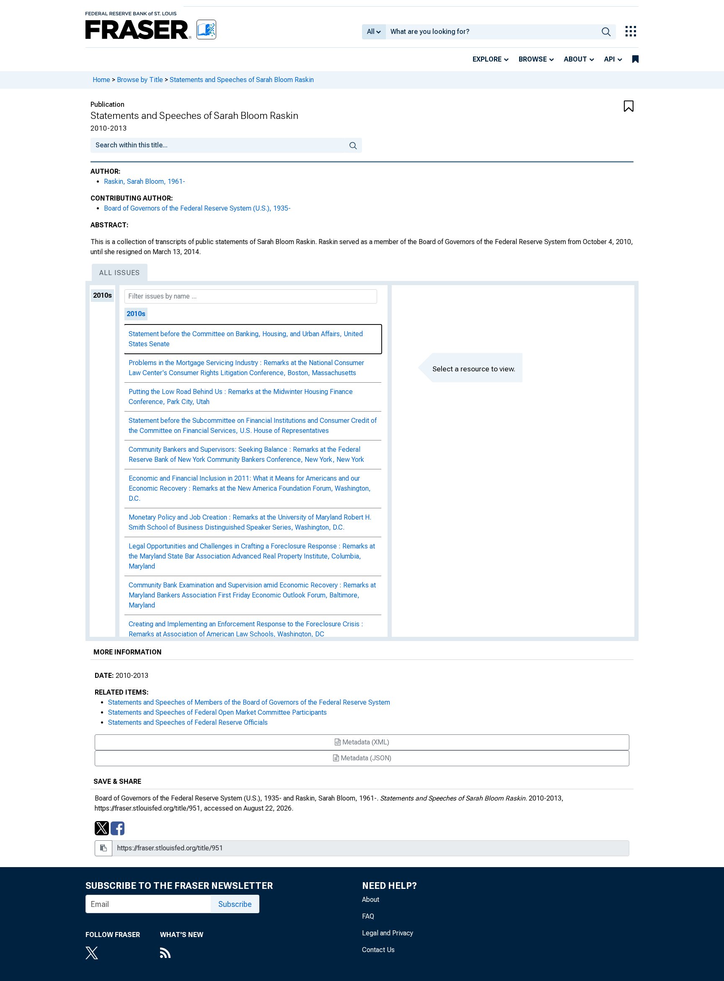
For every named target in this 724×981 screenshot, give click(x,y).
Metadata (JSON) (365, 758)
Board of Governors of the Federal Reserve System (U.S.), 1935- (197, 208)
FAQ (368, 916)
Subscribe (235, 904)
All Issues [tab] (119, 273)
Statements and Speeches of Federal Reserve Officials (188, 722)
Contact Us (378, 950)
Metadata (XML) (365, 742)
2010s (102, 295)
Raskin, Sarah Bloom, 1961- (144, 181)
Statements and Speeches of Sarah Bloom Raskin (242, 80)
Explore (487, 59)
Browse (533, 59)
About (575, 59)
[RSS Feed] (181, 954)
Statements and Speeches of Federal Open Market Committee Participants (217, 712)
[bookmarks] (635, 59)
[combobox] (491, 31)
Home (101, 80)
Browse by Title (140, 80)
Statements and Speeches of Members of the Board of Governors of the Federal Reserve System (249, 702)
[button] (588, 107)
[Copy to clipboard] (103, 848)
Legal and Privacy (387, 933)
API (609, 59)
